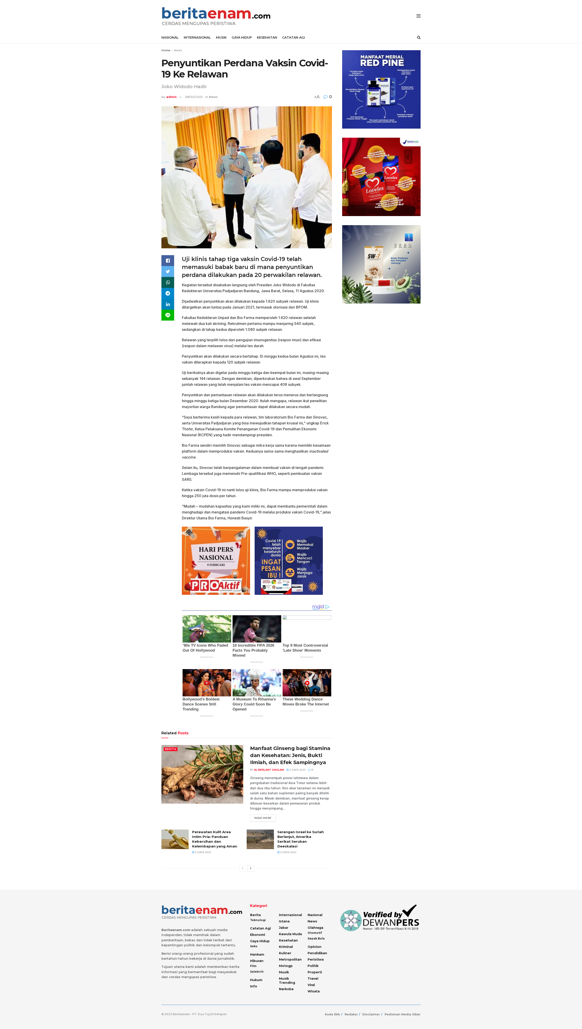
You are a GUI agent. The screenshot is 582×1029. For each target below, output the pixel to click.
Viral (311, 985)
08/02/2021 (194, 97)
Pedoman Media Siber (403, 1014)
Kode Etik (332, 1014)
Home (165, 50)
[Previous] (242, 868)
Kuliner (285, 953)
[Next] (250, 868)
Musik (284, 972)
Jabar (283, 928)
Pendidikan (317, 953)
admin (171, 97)
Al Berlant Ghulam (269, 769)
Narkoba (286, 989)
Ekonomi (257, 935)
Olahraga (315, 928)
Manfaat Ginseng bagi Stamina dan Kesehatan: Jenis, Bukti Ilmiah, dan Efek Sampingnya (290, 755)
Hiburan (256, 961)
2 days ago (297, 769)
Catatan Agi (260, 928)
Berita (170, 749)
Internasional (290, 915)
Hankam (257, 954)
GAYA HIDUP (242, 37)
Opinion (314, 947)
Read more (262, 818)
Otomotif (315, 932)
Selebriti (256, 971)
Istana (284, 921)
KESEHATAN (267, 37)
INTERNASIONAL (197, 37)
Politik (313, 966)
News (178, 50)
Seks (253, 946)
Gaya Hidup (260, 941)
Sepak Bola (316, 938)
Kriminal (286, 947)
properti (315, 972)
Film (253, 966)
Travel (313, 979)
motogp (286, 966)
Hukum (256, 980)
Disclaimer (371, 1014)
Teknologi (258, 920)
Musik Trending (287, 981)
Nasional (315, 915)
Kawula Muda (290, 934)
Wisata (314, 991)
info (253, 986)
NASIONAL (170, 37)
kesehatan (288, 940)
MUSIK (221, 37)
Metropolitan (290, 959)
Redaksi (351, 1014)
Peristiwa (316, 959)
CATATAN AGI (293, 37)
